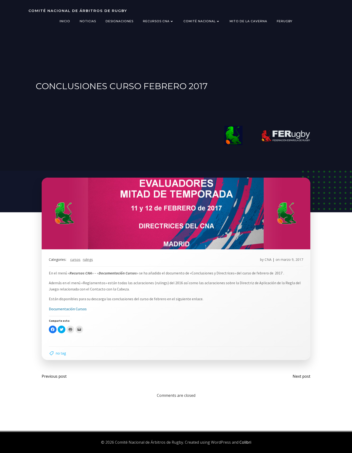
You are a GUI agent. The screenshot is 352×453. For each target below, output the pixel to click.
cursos (75, 259)
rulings (88, 259)
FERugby (284, 21)
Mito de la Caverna (248, 21)
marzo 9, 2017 (292, 259)
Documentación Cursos (68, 308)
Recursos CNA (156, 21)
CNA (268, 259)
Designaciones (119, 21)
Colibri (245, 442)
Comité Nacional (199, 21)
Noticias (88, 21)
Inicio (65, 21)
